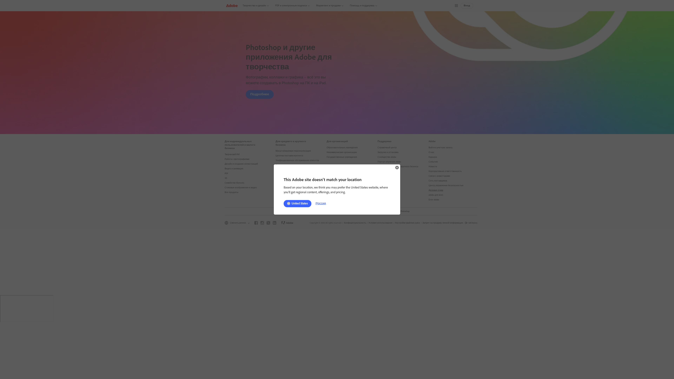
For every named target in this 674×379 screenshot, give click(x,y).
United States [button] (300, 203)
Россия (321, 203)
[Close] (397, 167)
